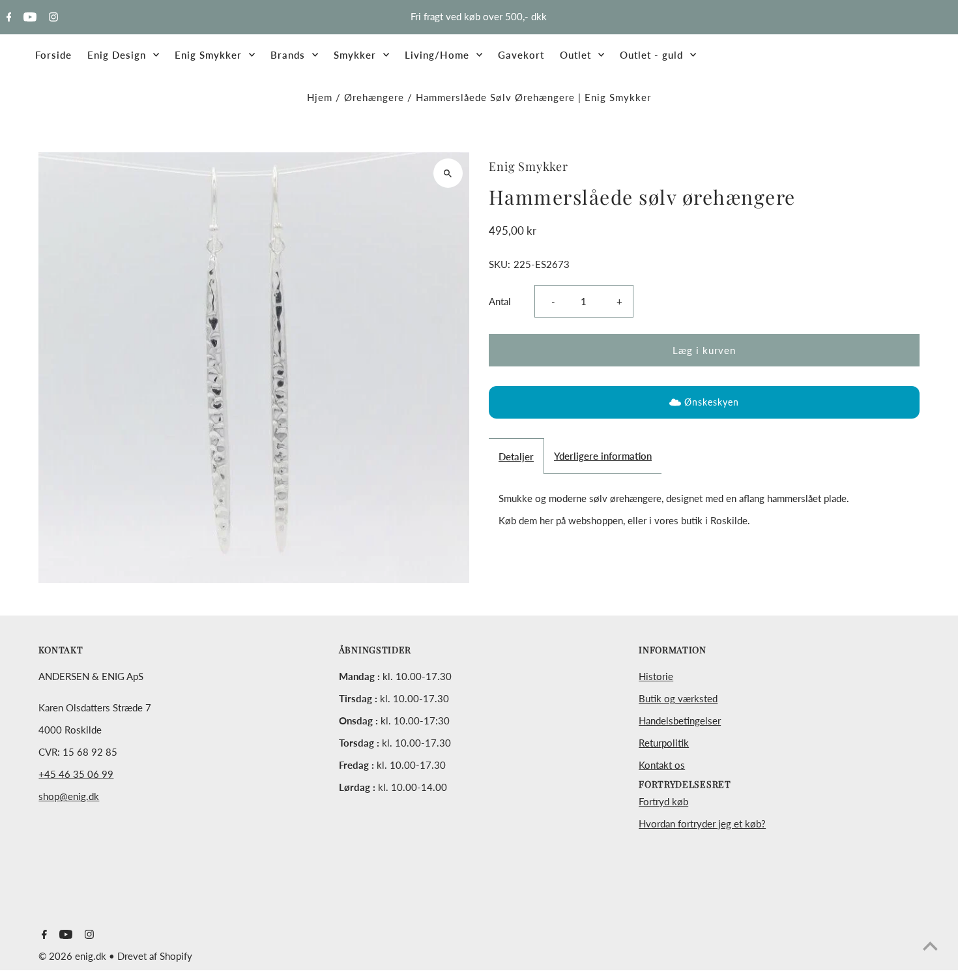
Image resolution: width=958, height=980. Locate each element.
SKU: (499, 264)
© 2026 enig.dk (73, 956)
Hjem (319, 97)
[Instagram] (52, 18)
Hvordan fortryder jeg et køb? (702, 823)
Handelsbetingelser (680, 720)
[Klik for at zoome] (448, 173)
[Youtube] (28, 18)
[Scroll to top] (930, 945)
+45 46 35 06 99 (75, 774)
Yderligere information (603, 456)
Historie (656, 676)
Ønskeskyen (711, 402)
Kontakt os (662, 765)
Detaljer (516, 456)
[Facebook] (7, 18)
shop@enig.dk (68, 796)
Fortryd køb (663, 801)
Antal (500, 301)
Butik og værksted (678, 698)
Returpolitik (664, 743)
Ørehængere (374, 97)
